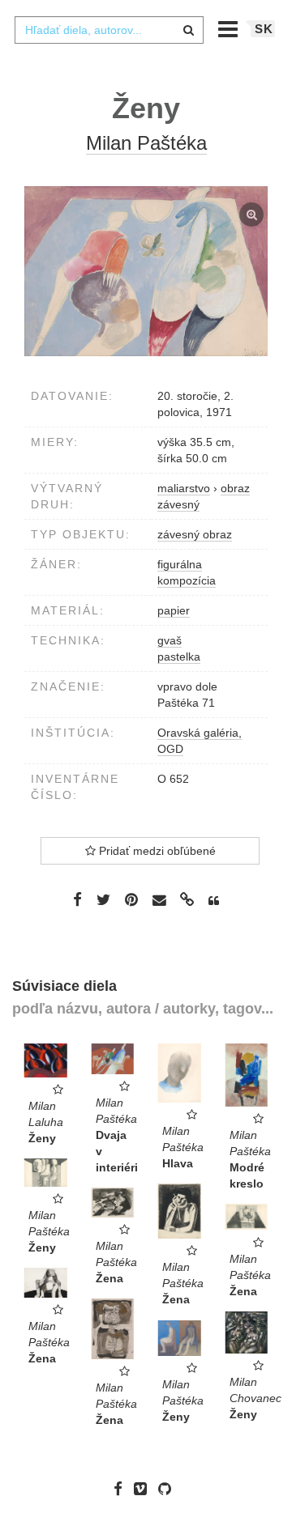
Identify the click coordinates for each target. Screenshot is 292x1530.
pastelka (178, 656)
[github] (168, 1488)
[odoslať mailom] (159, 901)
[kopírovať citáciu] (214, 901)
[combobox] (109, 30)
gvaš (169, 640)
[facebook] (122, 1488)
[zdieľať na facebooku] (77, 899)
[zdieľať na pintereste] (131, 899)
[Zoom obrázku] (146, 271)
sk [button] (264, 29)
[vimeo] (144, 1488)
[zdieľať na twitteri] (103, 899)
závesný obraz (194, 534)
